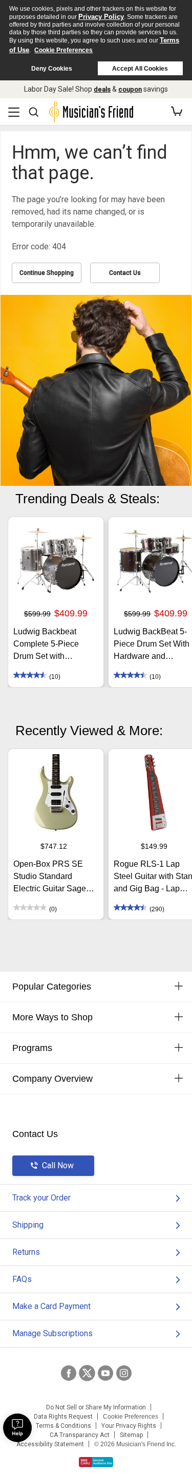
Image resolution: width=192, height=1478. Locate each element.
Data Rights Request (63, 1416)
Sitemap (131, 1435)
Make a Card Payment (51, 1306)
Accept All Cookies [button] (140, 68)
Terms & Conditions (63, 1425)
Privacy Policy (101, 16)
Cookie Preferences (63, 50)
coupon (130, 89)
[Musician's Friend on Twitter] (87, 1373)
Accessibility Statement (50, 1444)
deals (102, 89)
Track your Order (41, 1198)
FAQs (22, 1279)
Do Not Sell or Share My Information (96, 1407)
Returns (26, 1252)
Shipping (28, 1225)
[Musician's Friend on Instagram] (124, 1373)
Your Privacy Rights (128, 1425)
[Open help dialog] (17, 1427)
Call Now (58, 1165)
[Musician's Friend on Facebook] (68, 1373)
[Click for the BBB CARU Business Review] (96, 1462)
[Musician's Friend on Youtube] (105, 1373)
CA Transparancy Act (80, 1435)
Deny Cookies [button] (51, 68)
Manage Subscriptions (52, 1333)
